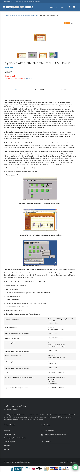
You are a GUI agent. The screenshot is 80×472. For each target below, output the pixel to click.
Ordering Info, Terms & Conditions (15, 438)
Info (16, 89)
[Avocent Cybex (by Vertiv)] (69, 24)
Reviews (64, 89)
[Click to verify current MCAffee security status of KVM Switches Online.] (37, 471)
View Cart (7, 449)
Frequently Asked (9, 434)
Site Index (63, 462)
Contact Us (29, 78)
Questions (39, 89)
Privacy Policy (71, 462)
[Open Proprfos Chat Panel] (75, 467)
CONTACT (54, 7)
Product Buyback (9, 441)
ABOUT (63, 7)
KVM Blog (7, 445)
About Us (7, 430)
